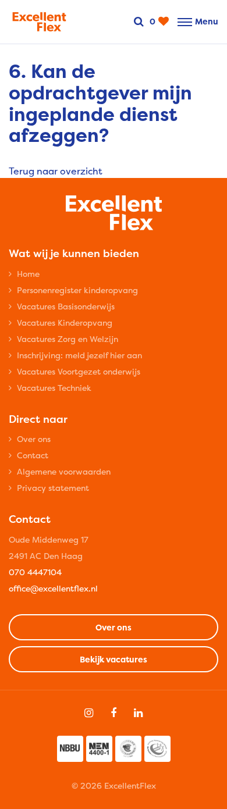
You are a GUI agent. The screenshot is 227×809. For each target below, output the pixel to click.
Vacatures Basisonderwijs (66, 306)
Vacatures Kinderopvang (64, 322)
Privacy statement (53, 487)
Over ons (34, 438)
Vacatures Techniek (54, 387)
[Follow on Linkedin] (138, 713)
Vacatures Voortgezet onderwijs (78, 371)
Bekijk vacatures (113, 659)
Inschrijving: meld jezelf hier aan (79, 355)
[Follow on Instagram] (88, 713)
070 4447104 (35, 572)
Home (28, 273)
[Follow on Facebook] (113, 713)
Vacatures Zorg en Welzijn (67, 338)
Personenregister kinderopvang (77, 289)
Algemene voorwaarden (64, 471)
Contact (32, 455)
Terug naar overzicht (55, 171)
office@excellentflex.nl (53, 588)
